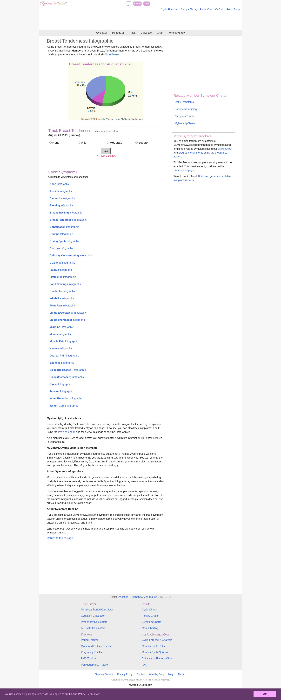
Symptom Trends (184, 116)
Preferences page (184, 170)
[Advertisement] (140, 21)
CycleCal (101, 32)
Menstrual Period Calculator (97, 609)
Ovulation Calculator (93, 615)
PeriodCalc (206, 9)
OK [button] (265, 694)
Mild (83, 142)
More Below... (112, 54)
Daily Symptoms (184, 102)
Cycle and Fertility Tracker (96, 646)
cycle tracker (225, 148)
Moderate (116, 142)
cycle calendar (66, 432)
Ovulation (122, 597)
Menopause (150, 597)
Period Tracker (89, 640)
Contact (141, 674)
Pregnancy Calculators (94, 622)
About (181, 674)
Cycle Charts (149, 609)
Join (146, 3)
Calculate (146, 32)
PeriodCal (118, 32)
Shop (237, 9)
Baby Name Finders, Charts (158, 658)
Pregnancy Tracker (92, 652)
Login (137, 3)
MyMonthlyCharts (185, 123)
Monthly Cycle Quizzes (155, 652)
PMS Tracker (88, 658)
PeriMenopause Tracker (95, 664)
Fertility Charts (150, 615)
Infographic (60, 184)
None (55, 142)
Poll (229, 9)
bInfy (171, 674)
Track (132, 32)
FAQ (144, 664)
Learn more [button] (93, 694)
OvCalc (219, 9)
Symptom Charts (151, 622)
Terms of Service (104, 674)
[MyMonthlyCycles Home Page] (53, 5)
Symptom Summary (186, 109)
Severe (143, 142)
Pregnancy (136, 597)
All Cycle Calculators (93, 628)
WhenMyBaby (176, 32)
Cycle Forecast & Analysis (157, 640)
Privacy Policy (125, 674)
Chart (160, 32)
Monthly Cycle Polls (153, 646)
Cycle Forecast (169, 9)
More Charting (150, 628)
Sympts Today (189, 9)
